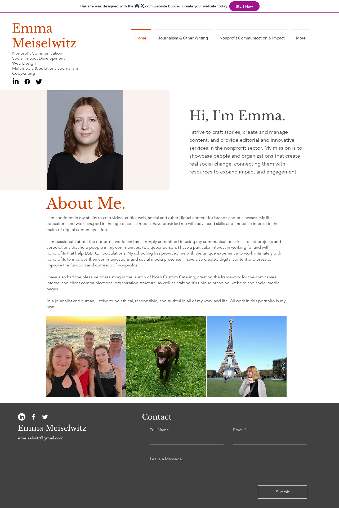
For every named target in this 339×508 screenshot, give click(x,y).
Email (238, 430)
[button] (86, 356)
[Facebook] (27, 81)
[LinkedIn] (15, 81)
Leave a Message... (167, 459)
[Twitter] (39, 81)
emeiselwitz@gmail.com (41, 437)
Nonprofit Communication (37, 53)
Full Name (159, 430)
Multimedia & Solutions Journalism (45, 68)
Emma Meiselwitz (44, 36)
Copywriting (23, 73)
